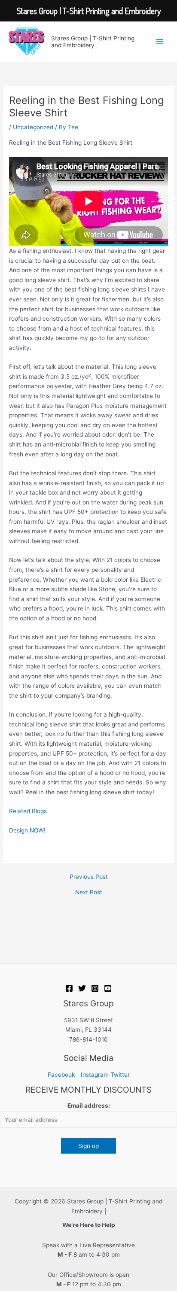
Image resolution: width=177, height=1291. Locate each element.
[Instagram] (95, 988)
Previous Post (89, 877)
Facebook (61, 1074)
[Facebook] (69, 988)
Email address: (88, 1105)
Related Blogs (28, 811)
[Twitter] (82, 988)
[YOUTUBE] (108, 988)
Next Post (88, 893)
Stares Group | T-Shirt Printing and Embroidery (92, 42)
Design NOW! (27, 830)
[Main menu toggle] (160, 41)
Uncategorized (33, 127)
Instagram (95, 1074)
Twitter (120, 1074)
